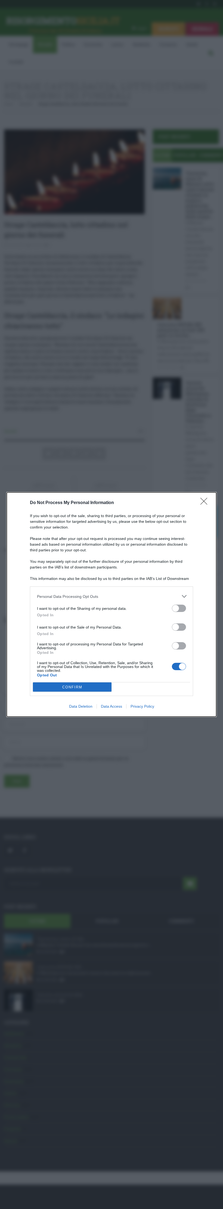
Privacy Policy (142, 706)
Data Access (111, 706)
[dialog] (111, 604)
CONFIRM (72, 687)
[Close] (205, 503)
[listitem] (111, 596)
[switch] (179, 608)
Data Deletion (80, 706)
